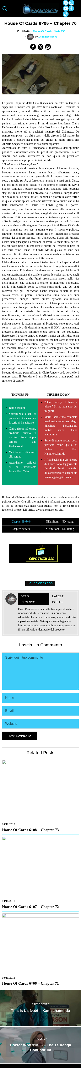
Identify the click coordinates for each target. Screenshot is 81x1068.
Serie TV (59, 31)
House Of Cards (42, 31)
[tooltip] (66, 3)
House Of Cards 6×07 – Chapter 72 (30, 907)
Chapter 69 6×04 (21, 521)
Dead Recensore (47, 36)
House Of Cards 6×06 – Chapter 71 (30, 983)
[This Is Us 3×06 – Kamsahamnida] (40, 1008)
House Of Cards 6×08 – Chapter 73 (30, 830)
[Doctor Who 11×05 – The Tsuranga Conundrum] (40, 1045)
